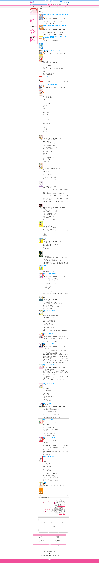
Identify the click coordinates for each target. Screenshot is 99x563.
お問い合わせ (52, 549)
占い (43, 17)
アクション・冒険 (53, 522)
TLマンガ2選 (63, 526)
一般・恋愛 (32, 4)
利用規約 (44, 551)
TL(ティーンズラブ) (43, 531)
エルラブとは (41, 536)
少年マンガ (53, 524)
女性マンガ (43, 524)
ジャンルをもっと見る (32, 36)
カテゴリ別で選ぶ (41, 541)
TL (36, 4)
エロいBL (63, 4)
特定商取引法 (54, 551)
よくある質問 (47, 549)
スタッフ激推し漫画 (41, 540)
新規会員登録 (57, 536)
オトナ (45, 4)
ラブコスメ (41, 545)
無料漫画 (57, 537)
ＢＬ (40, 4)
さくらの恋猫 (57, 545)
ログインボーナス (41, 537)
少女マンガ (63, 522)
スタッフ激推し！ (67, 4)
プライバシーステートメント (49, 551)
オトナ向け (63, 531)
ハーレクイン (43, 526)
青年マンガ (63, 524)
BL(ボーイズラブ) (53, 531)
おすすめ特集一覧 (57, 540)
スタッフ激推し (53, 526)
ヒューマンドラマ (43, 522)
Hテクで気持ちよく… (59, 4)
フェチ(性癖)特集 (54, 4)
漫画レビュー (57, 541)
